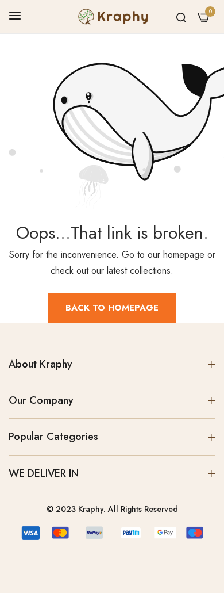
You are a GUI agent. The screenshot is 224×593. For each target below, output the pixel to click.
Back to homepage (112, 307)
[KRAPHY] (112, 17)
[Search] (181, 17)
